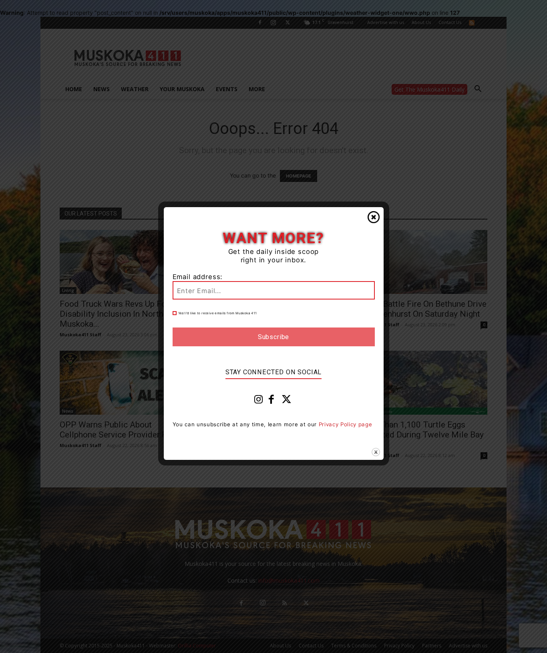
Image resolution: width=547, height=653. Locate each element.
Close (374, 217)
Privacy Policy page (345, 424)
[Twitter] (286, 401)
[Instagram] (258, 401)
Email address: (198, 277)
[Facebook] (271, 401)
